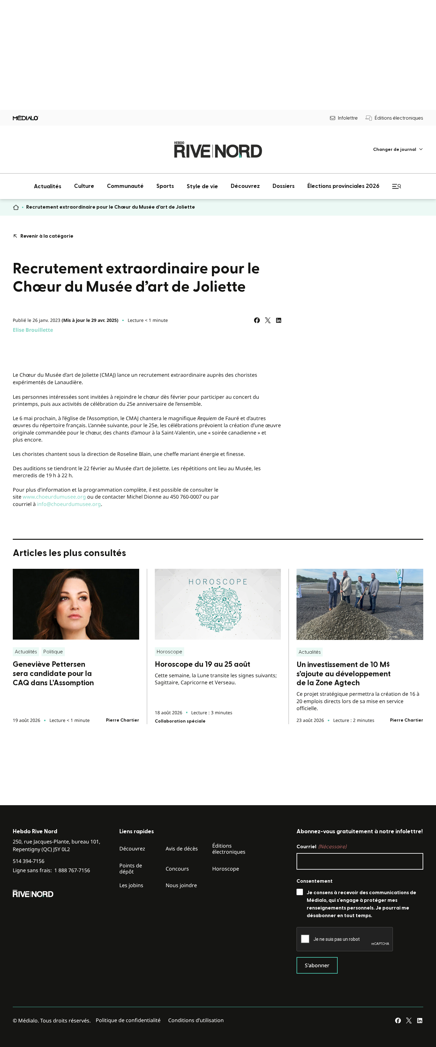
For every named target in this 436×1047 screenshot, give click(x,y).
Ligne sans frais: (51, 870)
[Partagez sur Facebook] (256, 320)
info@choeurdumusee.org (69, 504)
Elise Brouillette (33, 329)
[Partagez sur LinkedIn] (278, 320)
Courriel (321, 846)
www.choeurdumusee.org (54, 496)
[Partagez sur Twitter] (267, 320)
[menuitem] (398, 149)
